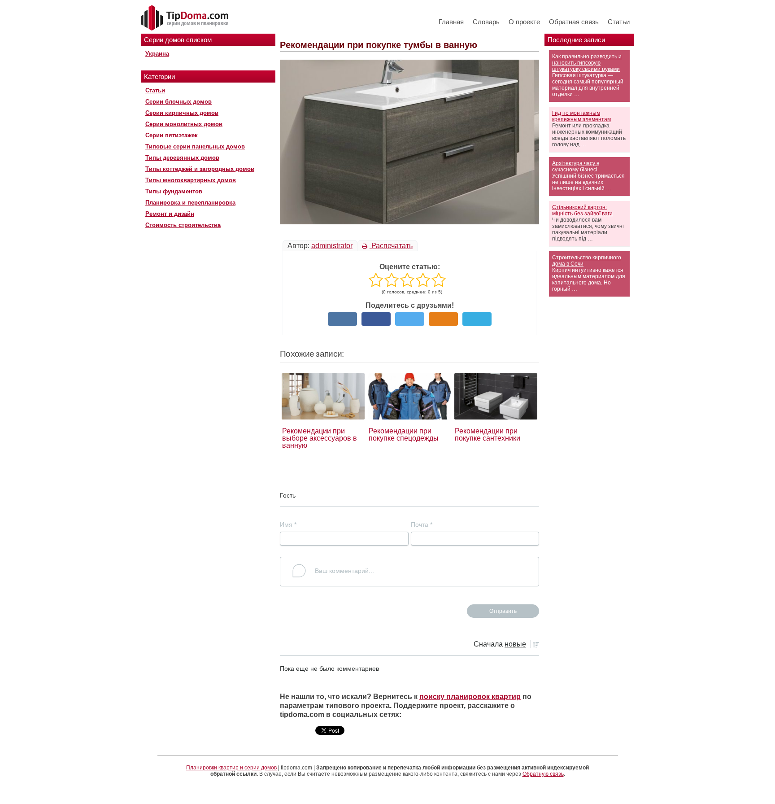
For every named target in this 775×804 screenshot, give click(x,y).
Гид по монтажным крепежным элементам (581, 116)
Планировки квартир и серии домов (231, 768)
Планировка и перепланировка (190, 202)
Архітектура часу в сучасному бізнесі (575, 166)
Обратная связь (574, 22)
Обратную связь (543, 774)
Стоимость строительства (183, 225)
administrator (332, 245)
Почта (421, 524)
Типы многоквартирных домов (190, 180)
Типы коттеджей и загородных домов (199, 169)
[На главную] (186, 18)
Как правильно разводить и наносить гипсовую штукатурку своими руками (587, 62)
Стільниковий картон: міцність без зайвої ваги (582, 210)
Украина (157, 53)
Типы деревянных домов (182, 157)
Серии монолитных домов (183, 124)
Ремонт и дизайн (169, 213)
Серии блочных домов (178, 101)
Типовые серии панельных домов (195, 146)
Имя (288, 524)
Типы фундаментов (173, 191)
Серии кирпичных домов (181, 112)
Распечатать (391, 245)
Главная (451, 22)
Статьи (619, 22)
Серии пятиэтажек (171, 135)
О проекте (524, 22)
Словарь (486, 22)
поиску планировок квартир (470, 696)
